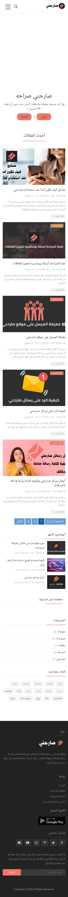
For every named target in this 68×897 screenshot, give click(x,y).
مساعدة (38, 683)
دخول (44, 117)
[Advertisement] (34, 56)
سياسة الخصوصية (57, 796)
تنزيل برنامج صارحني (34, 577)
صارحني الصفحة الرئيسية (54, 801)
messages (25, 698)
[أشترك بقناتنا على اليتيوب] (27, 842)
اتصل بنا (61, 785)
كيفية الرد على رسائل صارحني (47, 411)
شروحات (60, 639)
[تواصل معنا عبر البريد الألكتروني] (19, 842)
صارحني (60, 659)
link (47, 698)
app (38, 698)
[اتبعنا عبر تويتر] (53, 842)
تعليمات (50, 683)
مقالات (61, 645)
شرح (60, 683)
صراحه (61, 652)
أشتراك (24, 117)
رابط (19, 691)
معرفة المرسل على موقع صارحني (45, 337)
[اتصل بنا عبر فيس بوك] (61, 842)
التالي (19, 521)
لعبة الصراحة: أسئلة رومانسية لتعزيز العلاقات (39, 263)
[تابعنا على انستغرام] (44, 842)
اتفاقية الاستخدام (57, 791)
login (12, 698)
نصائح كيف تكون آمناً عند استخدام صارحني (39, 190)
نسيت (59, 691)
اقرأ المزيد (59, 216)
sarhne (8, 691)
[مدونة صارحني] (51, 745)
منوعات (61, 632)
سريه (28, 691)
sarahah (58, 698)
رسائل (38, 691)
